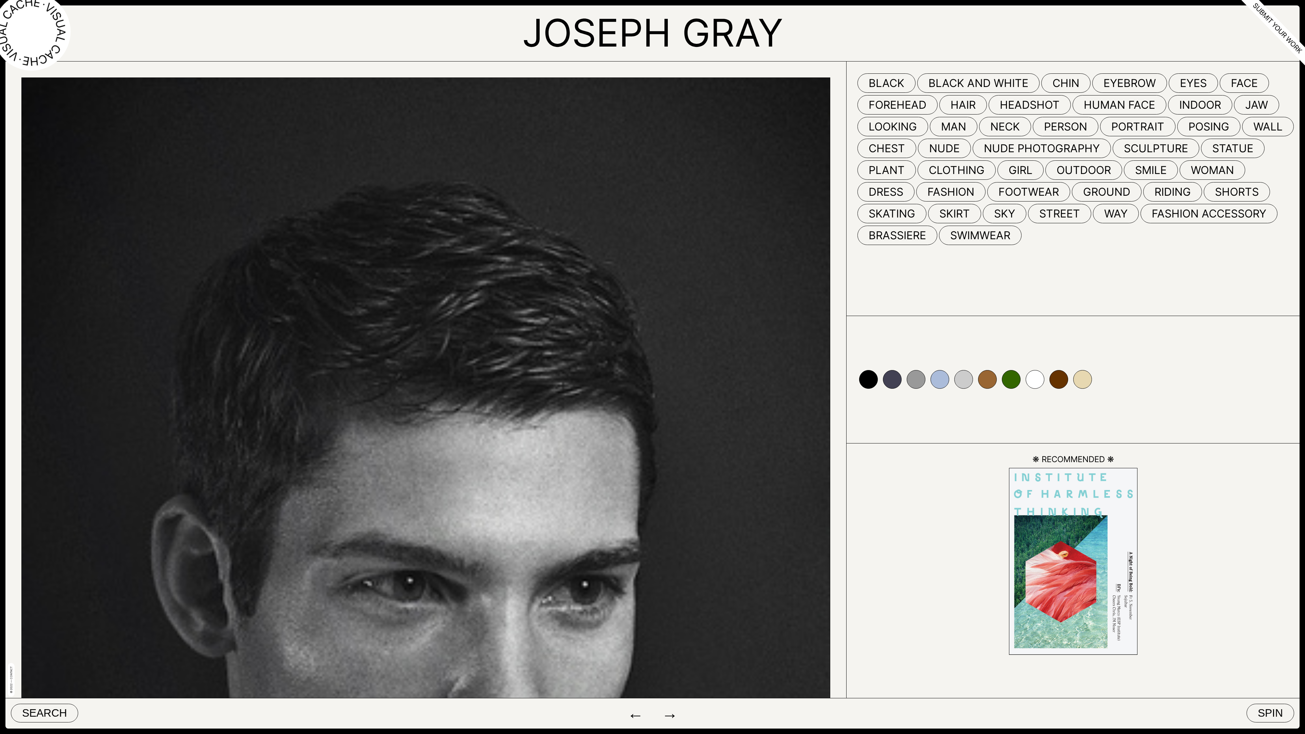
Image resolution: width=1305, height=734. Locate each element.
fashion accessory (1209, 213)
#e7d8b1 (1082, 379)
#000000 (868, 379)
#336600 (1011, 379)
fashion (950, 191)
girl (1020, 170)
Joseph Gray (652, 33)
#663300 (1058, 379)
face (1244, 83)
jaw (1256, 104)
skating (892, 213)
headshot (1030, 104)
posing (1208, 126)
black (886, 83)
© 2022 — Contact (11, 679)
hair (963, 104)
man (953, 126)
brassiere (897, 235)
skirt (954, 213)
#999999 (916, 379)
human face (1119, 104)
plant (887, 170)
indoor (1200, 104)
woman (1212, 170)
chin (1065, 83)
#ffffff (1035, 379)
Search (44, 713)
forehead (897, 104)
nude (944, 148)
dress (886, 191)
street (1059, 213)
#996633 (987, 379)
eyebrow (1129, 83)
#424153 (892, 379)
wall (1268, 126)
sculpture (1156, 148)
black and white (978, 83)
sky (1004, 213)
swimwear (980, 235)
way (1116, 213)
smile (1151, 170)
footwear (1028, 191)
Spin (1270, 713)
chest (887, 148)
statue (1232, 148)
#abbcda (939, 379)
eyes (1193, 83)
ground (1106, 191)
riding (1172, 191)
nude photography (1042, 148)
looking (893, 126)
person (1065, 126)
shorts (1237, 191)
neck (1005, 126)
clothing (957, 170)
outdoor (1084, 170)
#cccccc (963, 379)
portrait (1137, 126)
